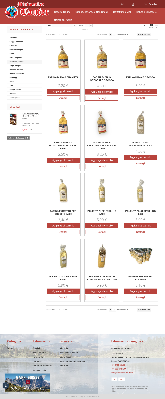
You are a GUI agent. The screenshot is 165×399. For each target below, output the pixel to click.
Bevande (13, 94)
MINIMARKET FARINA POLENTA (140, 278)
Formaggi (13, 78)
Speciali (15, 106)
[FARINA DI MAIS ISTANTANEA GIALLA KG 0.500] (63, 122)
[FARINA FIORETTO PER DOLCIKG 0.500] (63, 191)
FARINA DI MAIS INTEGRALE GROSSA (102, 78)
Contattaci (37, 361)
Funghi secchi (15, 90)
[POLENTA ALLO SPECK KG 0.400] (140, 191)
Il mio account (69, 341)
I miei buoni (64, 366)
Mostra (81, 25)
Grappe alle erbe (16, 42)
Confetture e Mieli (122, 12)
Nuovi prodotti (39, 352)
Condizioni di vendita (42, 366)
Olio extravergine (16, 50)
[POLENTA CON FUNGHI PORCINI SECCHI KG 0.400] (102, 256)
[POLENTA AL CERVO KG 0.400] (63, 256)
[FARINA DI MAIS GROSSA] (140, 57)
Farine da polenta (16, 62)
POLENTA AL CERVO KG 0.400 (63, 278)
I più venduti (38, 357)
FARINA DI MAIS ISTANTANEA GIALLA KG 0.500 (63, 145)
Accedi (133, 4)
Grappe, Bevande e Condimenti (91, 12)
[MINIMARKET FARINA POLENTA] (140, 256)
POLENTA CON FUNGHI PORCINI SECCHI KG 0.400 (102, 278)
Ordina (48, 25)
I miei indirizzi (65, 357)
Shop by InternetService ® (89, 396)
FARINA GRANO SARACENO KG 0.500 (140, 144)
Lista (156, 27)
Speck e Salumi (62, 12)
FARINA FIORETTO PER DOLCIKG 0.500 (63, 212)
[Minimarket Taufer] (27, 10)
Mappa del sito (39, 370)
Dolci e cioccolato (17, 74)
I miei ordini (64, 348)
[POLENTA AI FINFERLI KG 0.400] (102, 191)
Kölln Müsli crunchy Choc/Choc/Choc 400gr (30, 116)
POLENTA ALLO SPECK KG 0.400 (140, 212)
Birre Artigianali (16, 58)
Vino (11, 86)
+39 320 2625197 (118, 369)
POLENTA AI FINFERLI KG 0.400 (101, 212)
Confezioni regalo (63, 20)
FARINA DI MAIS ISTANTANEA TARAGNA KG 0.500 (101, 145)
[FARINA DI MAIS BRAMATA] (63, 57)
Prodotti (10, 348)
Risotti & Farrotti (16, 70)
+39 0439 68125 (118, 365)
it (114, 379)
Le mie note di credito (68, 352)
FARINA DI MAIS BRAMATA (63, 77)
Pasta (12, 82)
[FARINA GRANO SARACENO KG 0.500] (140, 122)
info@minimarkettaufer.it (122, 373)
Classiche (13, 46)
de (121, 379)
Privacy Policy (71, 396)
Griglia (151, 27)
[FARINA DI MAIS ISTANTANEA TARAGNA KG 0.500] (102, 122)
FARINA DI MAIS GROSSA (140, 77)
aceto (12, 54)
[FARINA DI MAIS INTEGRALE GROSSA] (102, 57)
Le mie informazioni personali (72, 361)
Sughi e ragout (15, 66)
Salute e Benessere (146, 12)
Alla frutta (13, 38)
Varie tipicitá (14, 97)
